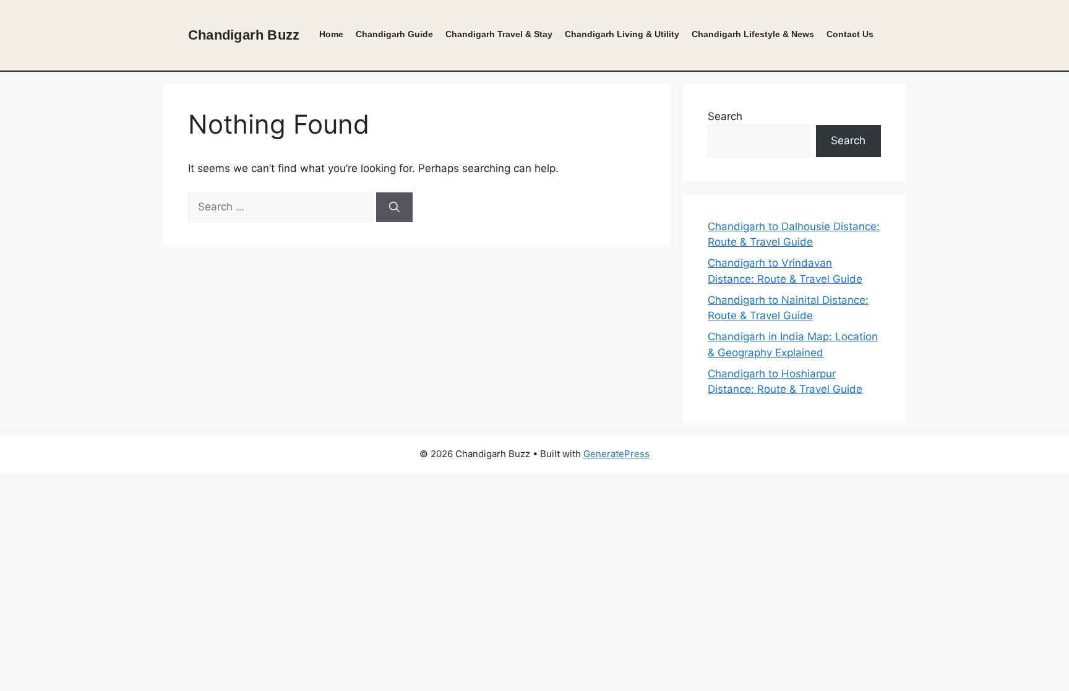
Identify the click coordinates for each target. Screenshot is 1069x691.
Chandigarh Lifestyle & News (753, 34)
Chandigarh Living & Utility (622, 34)
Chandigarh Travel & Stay (498, 34)
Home (331, 34)
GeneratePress (616, 454)
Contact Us (850, 34)
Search (725, 116)
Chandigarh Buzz (243, 35)
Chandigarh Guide (394, 34)
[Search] (394, 207)
